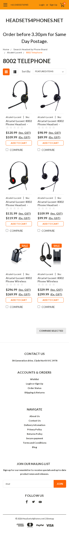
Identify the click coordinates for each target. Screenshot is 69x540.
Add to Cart (19, 142)
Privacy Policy (34, 429)
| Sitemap (49, 518)
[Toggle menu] (5, 7)
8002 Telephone (34, 52)
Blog (34, 447)
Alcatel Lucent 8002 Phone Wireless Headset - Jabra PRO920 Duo (51, 279)
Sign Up (53, 4)
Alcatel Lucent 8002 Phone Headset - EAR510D (19, 203)
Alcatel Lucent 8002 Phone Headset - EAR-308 (51, 122)
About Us (35, 416)
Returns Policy (34, 433)
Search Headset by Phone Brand (30, 49)
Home (6, 49)
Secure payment (34, 438)
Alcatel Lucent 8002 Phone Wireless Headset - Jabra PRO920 (19, 279)
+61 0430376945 (19, 4)
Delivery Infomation (34, 425)
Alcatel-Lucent (14, 52)
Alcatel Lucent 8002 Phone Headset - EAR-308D (51, 203)
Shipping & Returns (34, 392)
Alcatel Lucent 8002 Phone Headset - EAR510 (19, 122)
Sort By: (26, 71)
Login (42, 4)
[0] (59, 5)
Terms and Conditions (34, 442)
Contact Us (35, 420)
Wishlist (34, 379)
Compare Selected (51, 330)
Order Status (34, 388)
